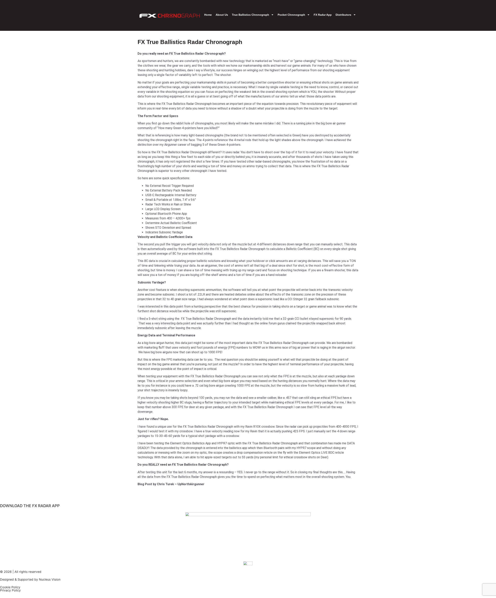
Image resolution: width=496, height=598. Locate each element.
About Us (222, 14)
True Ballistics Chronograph (250, 14)
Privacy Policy (10, 590)
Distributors (343, 14)
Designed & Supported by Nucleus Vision (30, 579)
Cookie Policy (10, 587)
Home (208, 14)
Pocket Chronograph (291, 14)
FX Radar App (323, 14)
